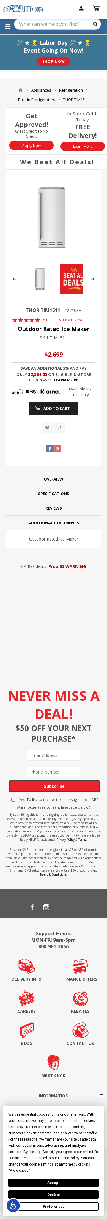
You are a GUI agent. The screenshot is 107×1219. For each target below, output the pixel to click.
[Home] (20, 90)
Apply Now (31, 145)
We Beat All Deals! (57, 162)
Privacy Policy (65, 839)
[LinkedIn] (60, 907)
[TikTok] (75, 907)
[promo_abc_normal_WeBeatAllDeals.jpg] (74, 292)
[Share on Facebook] (50, 448)
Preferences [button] (19, 1170)
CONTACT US (80, 1043)
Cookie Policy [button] (68, 1158)
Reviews (53, 508)
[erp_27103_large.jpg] (53, 217)
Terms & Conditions (53, 874)
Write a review (70, 319)
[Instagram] (46, 907)
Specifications (53, 493)
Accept (53, 1183)
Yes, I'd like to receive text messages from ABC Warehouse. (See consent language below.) (58, 803)
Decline (53, 1195)
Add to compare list (59, 427)
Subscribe (54, 786)
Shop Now (53, 61)
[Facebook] (32, 907)
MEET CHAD (53, 1075)
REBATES (80, 1011)
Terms (82, 839)
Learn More (82, 146)
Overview (53, 479)
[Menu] (7, 26)
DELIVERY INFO (27, 979)
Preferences (53, 1206)
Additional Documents (53, 522)
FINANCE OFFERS (80, 979)
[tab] (53, 479)
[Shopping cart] (97, 8)
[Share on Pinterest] (57, 448)
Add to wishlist (47, 427)
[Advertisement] (53, 627)
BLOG (26, 1043)
